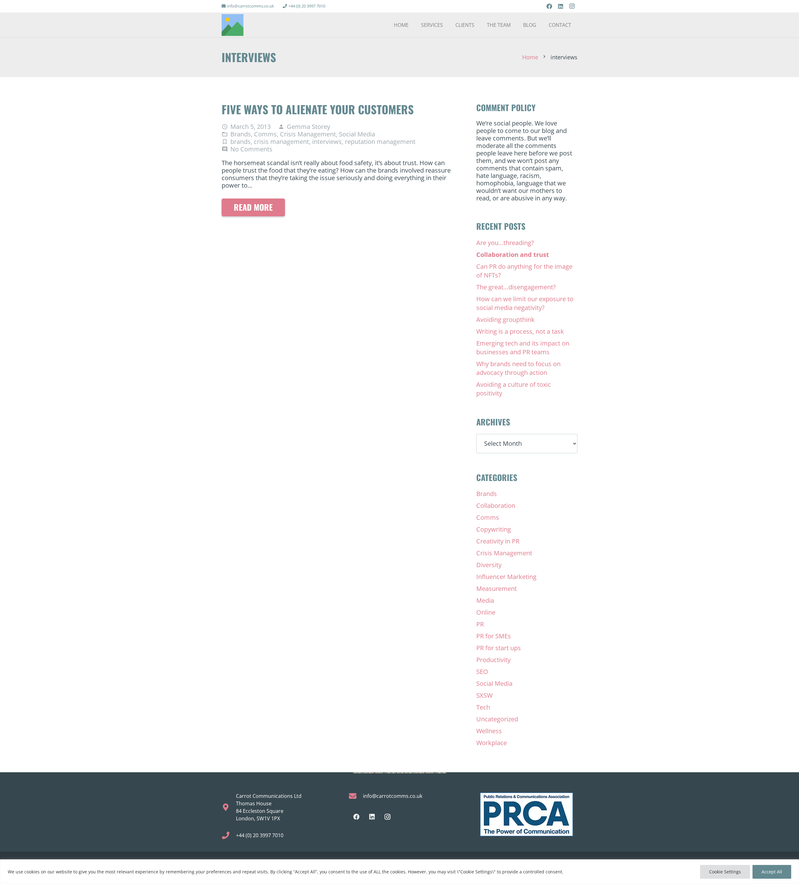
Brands (240, 134)
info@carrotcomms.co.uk (392, 796)
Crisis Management (308, 134)
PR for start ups (498, 648)
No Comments (251, 149)
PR (480, 624)
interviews (327, 141)
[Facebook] (549, 6)
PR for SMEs (493, 636)
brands (240, 141)
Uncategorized (497, 719)
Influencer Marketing (506, 576)
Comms (265, 134)
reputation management (380, 141)
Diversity (489, 565)
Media (485, 600)
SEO (482, 671)
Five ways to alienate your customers (318, 109)
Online (485, 612)
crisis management (281, 141)
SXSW (484, 695)
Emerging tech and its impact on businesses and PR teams (522, 347)
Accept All (772, 872)
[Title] (232, 25)
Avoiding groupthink (505, 319)
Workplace (491, 743)
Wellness (489, 731)
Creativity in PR (497, 541)
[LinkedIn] (560, 6)
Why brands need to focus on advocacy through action (518, 368)
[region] (399, 871)
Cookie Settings (725, 872)
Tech (483, 707)
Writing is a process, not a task (520, 331)
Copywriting (493, 529)
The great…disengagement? (516, 287)
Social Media (357, 134)
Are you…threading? (505, 242)
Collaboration (495, 505)
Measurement (496, 588)
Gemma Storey (308, 126)
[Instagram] (571, 6)
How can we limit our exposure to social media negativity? (524, 303)
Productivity (493, 660)
